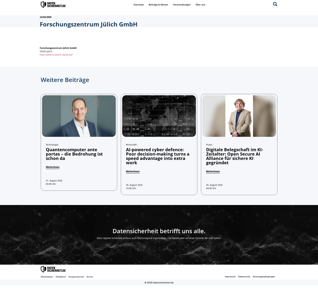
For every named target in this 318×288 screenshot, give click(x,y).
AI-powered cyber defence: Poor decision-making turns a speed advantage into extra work (157, 156)
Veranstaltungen (182, 4)
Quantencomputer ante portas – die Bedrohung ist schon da (74, 154)
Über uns (200, 4)
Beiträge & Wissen (158, 4)
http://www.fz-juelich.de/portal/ (56, 54)
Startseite (138, 4)
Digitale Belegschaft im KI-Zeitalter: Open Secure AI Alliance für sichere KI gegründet (234, 156)
